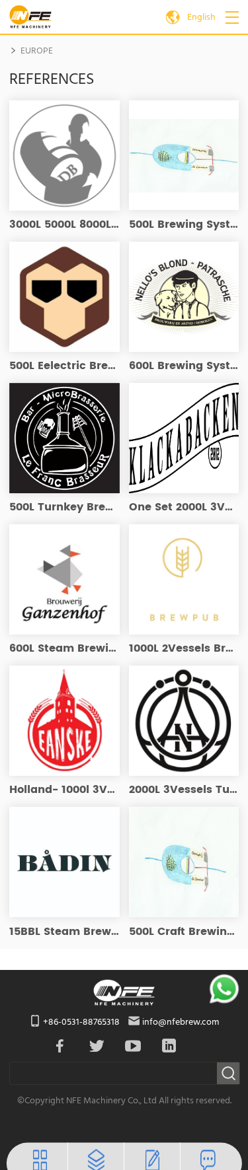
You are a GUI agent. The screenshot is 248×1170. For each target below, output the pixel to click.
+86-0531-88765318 (81, 1022)
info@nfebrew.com (180, 1022)
